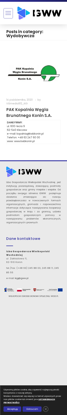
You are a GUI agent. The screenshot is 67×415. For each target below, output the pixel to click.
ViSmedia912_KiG (17, 103)
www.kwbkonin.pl (24, 141)
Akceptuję (12, 409)
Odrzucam (32, 409)
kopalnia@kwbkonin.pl (30, 133)
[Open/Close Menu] (8, 13)
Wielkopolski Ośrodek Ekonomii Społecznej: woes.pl (33, 296)
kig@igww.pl (21, 278)
